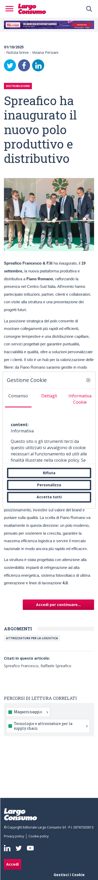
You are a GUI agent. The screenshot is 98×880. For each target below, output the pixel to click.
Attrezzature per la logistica (32, 638)
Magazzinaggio (28, 711)
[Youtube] (30, 848)
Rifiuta (49, 472)
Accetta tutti (49, 497)
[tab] (18, 397)
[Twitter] (10, 65)
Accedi (12, 864)
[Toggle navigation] (11, 9)
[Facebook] (24, 65)
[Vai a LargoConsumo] (32, 8)
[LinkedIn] (38, 65)
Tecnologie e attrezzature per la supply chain (43, 726)
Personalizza (49, 484)
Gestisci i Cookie (69, 874)
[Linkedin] (7, 848)
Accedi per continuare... (58, 604)
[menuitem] (15, 836)
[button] (88, 380)
